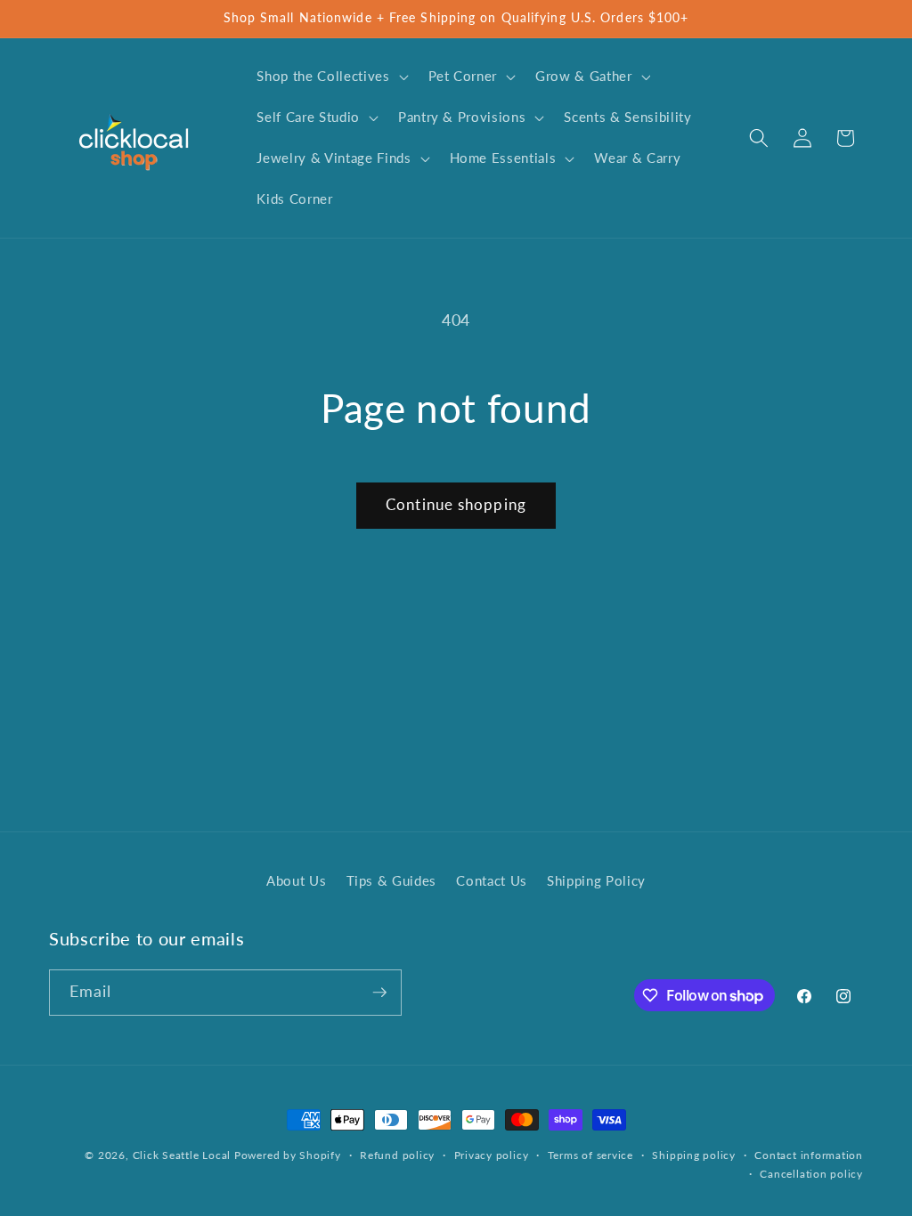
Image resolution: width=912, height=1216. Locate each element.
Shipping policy (694, 1155)
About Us (296, 880)
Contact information (808, 1155)
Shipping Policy (596, 880)
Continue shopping (456, 505)
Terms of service (590, 1155)
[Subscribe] (379, 992)
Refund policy (397, 1155)
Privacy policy (491, 1155)
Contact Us (491, 880)
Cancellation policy (811, 1173)
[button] (330, 76)
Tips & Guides (391, 880)
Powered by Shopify (287, 1155)
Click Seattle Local (182, 1155)
